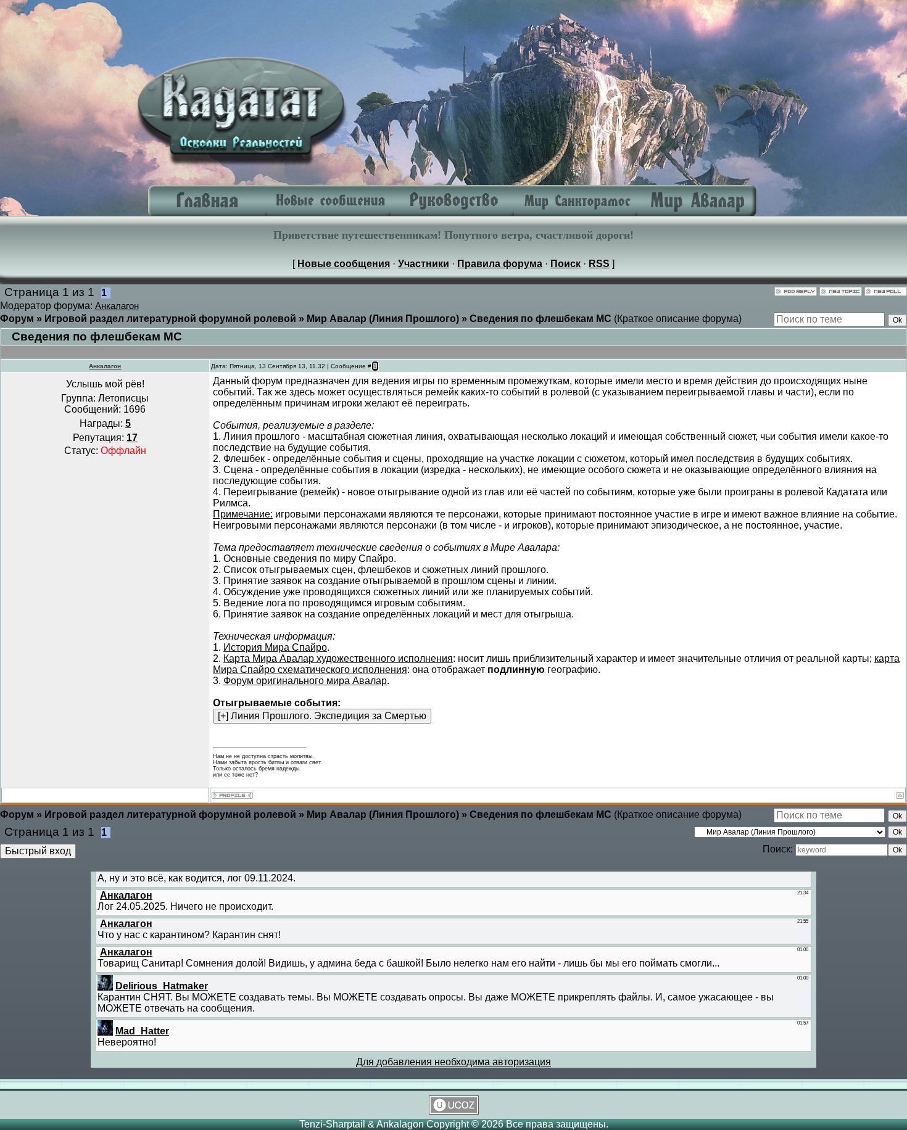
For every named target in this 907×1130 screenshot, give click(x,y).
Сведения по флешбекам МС (540, 318)
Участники (423, 263)
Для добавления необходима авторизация (453, 1062)
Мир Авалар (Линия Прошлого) (383, 318)
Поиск (565, 263)
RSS (599, 263)
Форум (17, 318)
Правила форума (499, 263)
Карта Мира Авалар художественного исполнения (338, 658)
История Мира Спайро (275, 647)
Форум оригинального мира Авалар (305, 680)
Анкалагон (117, 306)
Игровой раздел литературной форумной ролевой (170, 318)
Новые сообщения (343, 263)
